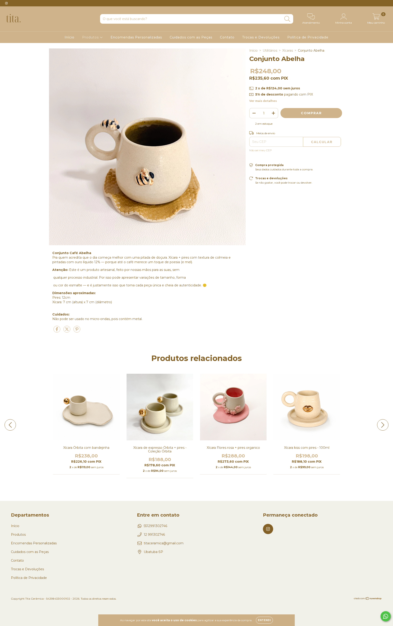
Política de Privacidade (307, 37)
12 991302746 (154, 535)
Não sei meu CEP (260, 150)
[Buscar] (287, 19)
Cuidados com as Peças (191, 37)
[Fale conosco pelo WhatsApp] (385, 616)
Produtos (91, 37)
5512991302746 (155, 526)
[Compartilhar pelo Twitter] (67, 331)
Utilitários (270, 50)
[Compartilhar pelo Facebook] (57, 331)
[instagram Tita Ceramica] (6, 3)
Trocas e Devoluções (261, 37)
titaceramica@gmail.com (164, 543)
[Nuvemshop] (368, 599)
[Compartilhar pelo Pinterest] (76, 331)
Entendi (264, 620)
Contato (227, 37)
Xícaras (287, 50)
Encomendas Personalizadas (136, 37)
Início (69, 37)
